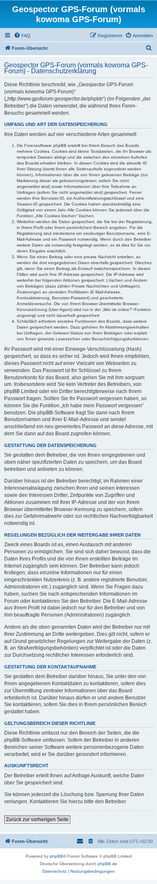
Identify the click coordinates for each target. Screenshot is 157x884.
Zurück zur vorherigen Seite (37, 819)
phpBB (56, 856)
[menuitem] (22, 36)
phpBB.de (107, 863)
